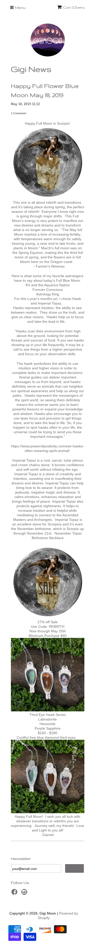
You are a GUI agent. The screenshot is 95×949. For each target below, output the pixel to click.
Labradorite (47, 719)
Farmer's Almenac (50, 266)
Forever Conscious (47, 290)
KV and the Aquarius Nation (48, 285)
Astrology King (47, 294)
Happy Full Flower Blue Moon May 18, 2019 (45, 90)
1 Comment (18, 113)
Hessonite (47, 724)
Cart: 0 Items (74, 7)
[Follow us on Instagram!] (25, 893)
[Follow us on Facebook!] (15, 893)
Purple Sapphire (48, 728)
